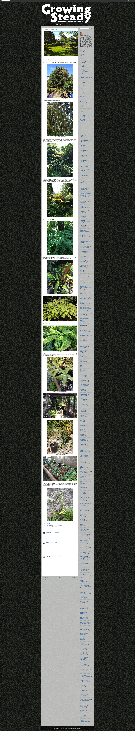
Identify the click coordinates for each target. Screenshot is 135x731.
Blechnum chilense (83, 267)
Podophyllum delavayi (83, 582)
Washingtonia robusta (83, 712)
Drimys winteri (82, 366)
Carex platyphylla (82, 299)
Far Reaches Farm (70, 484)
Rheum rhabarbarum (83, 617)
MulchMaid (83, 145)
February (83, 85)
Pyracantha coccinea (83, 597)
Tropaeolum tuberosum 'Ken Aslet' (85, 701)
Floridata (81, 95)
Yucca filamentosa (83, 722)
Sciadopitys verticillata (83, 657)
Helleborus (81, 434)
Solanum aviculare (83, 670)
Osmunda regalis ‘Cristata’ (84, 551)
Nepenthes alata (82, 526)
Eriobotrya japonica (83, 389)
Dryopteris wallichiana (83, 370)
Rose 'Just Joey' (82, 638)
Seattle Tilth (82, 107)
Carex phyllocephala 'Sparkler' (85, 298)
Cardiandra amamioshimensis (85, 294)
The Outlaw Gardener (84, 150)
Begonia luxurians (83, 257)
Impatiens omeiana (83, 461)
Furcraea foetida (82, 417)
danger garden (48, 532)
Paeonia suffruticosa (83, 559)
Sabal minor (82, 643)
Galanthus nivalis (82, 420)
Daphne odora (82, 351)
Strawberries (82, 685)
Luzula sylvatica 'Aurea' (83, 497)
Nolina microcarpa (83, 530)
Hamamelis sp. (82, 429)
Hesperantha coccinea (83, 445)
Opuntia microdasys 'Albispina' (85, 547)
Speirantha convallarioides (84, 681)
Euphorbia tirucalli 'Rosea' (84, 410)
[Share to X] (59, 525)
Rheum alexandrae (83, 614)
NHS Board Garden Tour (84, 529)
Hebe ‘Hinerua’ (82, 431)
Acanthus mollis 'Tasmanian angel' (85, 186)
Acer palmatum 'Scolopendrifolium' (85, 193)
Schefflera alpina (82, 647)
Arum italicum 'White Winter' (84, 236)
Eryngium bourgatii (83, 390)
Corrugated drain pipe (83, 330)
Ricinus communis (83, 635)
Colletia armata (82, 321)
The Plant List (82, 105)
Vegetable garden (83, 707)
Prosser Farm (83, 173)
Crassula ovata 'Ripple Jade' (84, 331)
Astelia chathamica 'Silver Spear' (85, 248)
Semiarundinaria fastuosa (84, 665)
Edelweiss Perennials (83, 114)
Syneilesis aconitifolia (83, 690)
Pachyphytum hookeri (83, 556)
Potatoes (81, 591)
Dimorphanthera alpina (83, 361)
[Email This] (57, 525)
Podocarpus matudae (83, 581)
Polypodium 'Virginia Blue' (84, 588)
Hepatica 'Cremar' (83, 443)
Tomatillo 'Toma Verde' (83, 694)
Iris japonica (82, 466)
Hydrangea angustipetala (84, 455)
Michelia (81, 515)
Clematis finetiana (83, 315)
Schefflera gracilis (83, 652)
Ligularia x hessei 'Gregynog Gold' (85, 481)
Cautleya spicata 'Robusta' (84, 303)
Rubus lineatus (82, 639)
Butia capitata (82, 282)
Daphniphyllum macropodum (84, 352)
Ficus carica (82, 412)
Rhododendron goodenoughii (84, 622)
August (83, 65)
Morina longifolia (82, 516)
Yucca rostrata (82, 724)
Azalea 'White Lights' (83, 252)
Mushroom (81, 521)
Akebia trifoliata (82, 226)
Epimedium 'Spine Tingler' (84, 385)
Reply (46, 539)
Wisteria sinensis (82, 715)
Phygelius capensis (83, 574)
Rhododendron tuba (83, 634)
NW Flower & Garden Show (84, 534)
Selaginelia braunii (83, 664)
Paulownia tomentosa (83, 563)
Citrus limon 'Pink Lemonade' (84, 314)
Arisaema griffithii (82, 232)
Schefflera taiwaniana (83, 654)
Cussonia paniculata (83, 336)
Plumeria (81, 580)
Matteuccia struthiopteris (84, 510)
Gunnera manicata (83, 425)
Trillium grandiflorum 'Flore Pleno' (85, 699)
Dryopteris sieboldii (83, 369)
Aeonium (81, 206)
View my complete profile (84, 47)
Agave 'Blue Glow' (83, 211)
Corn (80, 326)
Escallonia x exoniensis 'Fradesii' (85, 394)
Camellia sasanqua (83, 286)
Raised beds (82, 602)
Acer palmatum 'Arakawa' (84, 188)
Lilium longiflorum (82, 487)
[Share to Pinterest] (61, 525)
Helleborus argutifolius (83, 435)
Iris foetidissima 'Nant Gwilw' (84, 463)
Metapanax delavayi (83, 514)
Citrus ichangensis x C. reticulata (85, 313)
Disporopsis (82, 362)
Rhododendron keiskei (83, 624)
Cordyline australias (83, 325)
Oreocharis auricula (83, 548)
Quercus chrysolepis (73, 526)
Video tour (81, 711)
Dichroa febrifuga (82, 356)
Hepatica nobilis (82, 444)
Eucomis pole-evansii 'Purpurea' (85, 403)
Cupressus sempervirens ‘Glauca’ (85, 335)
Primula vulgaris (82, 592)
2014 (82, 57)
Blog (44, 24)
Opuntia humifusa (83, 546)
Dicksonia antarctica (83, 357)
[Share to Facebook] (60, 525)
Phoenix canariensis (83, 571)
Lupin (80, 496)
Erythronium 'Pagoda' (83, 391)
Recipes (81, 609)
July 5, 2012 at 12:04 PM (56, 556)
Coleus (81, 320)
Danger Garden (83, 135)
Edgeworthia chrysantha (84, 379)
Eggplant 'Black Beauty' (83, 380)
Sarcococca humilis (83, 645)
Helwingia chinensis (83, 441)
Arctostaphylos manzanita (84, 231)
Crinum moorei (82, 334)
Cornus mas (82, 329)
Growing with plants (84, 175)
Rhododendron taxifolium (84, 633)
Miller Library (82, 101)
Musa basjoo (82, 519)
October (83, 63)
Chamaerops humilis (83, 310)
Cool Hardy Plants (59, 24)
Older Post (74, 577)
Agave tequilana (82, 222)
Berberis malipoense (83, 261)
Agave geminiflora (83, 216)
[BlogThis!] (58, 525)
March (83, 84)
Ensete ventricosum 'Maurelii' (84, 384)
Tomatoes (81, 696)
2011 (82, 88)
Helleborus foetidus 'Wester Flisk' (85, 436)
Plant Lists (52, 24)
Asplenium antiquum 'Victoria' (84, 246)
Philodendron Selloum (83, 570)
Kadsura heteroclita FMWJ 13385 (85, 471)
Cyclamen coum (82, 339)
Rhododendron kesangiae (84, 628)
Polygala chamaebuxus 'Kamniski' (85, 586)
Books (48, 24)
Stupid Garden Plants (84, 155)
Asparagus (81, 242)
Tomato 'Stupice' (82, 695)
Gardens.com (82, 97)
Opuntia (81, 542)
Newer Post (45, 577)
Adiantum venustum (83, 205)
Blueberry (81, 270)
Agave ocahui (82, 217)
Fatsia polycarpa (82, 411)
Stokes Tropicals (82, 119)
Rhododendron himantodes (84, 623)
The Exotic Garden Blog (85, 172)
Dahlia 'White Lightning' (83, 346)
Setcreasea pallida (83, 668)
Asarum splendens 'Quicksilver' (85, 241)
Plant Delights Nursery (83, 116)
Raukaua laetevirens (83, 608)
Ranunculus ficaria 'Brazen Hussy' (85, 603)
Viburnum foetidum (83, 710)
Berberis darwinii (82, 260)
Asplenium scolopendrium (84, 247)
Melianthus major (82, 511)
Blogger (79, 728)
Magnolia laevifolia (83, 500)
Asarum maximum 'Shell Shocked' (85, 239)
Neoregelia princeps (83, 525)
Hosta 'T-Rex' (82, 452)
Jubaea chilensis (82, 468)
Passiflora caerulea (83, 562)
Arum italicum (82, 235)
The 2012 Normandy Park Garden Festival (85, 71)
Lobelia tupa (82, 492)
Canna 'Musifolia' (82, 289)
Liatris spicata (82, 480)
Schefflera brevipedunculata (84, 648)
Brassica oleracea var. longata (85, 276)
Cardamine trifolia (83, 293)
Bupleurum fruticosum (83, 281)
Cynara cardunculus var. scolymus (85, 341)
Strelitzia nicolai (82, 686)
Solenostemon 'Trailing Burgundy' (85, 676)
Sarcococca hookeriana (83, 644)
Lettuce (81, 477)
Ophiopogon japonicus (83, 535)
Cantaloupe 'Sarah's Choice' (84, 292)
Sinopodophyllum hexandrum (84, 669)
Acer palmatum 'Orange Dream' (85, 190)
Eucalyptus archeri (83, 395)
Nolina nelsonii (82, 531)
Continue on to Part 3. (46, 523)
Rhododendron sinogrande (84, 630)
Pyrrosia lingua (82, 598)
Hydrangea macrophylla (84, 456)
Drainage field (82, 365)
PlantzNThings (83, 163)
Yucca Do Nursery (83, 120)
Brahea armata (82, 272)
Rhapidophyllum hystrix (83, 612)
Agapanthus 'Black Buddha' (84, 207)
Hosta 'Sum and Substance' (84, 451)
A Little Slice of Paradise (85, 69)
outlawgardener (48, 556)
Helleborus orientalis (83, 440)
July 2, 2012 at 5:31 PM (55, 532)
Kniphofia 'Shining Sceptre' (84, 472)
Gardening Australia (83, 96)
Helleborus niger (82, 439)
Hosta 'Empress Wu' (83, 450)
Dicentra (81, 355)
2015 (82, 55)
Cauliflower (81, 302)
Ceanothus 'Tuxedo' (83, 304)
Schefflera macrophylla (83, 653)
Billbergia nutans (82, 266)
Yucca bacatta (82, 720)
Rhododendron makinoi (83, 629)
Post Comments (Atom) (51, 579)
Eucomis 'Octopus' (83, 399)
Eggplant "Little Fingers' (84, 381)
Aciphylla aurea (82, 202)
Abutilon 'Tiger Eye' (83, 181)
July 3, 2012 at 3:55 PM (53, 542)
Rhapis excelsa (82, 613)
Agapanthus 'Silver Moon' (84, 210)
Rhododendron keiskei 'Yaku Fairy (85, 626)
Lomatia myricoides (83, 493)
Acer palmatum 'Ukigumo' (84, 196)
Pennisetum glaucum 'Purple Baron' (86, 567)
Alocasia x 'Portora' (83, 227)
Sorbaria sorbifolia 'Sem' (84, 679)
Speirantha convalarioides (84, 680)
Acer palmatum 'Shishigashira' (85, 195)
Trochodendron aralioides (84, 700)
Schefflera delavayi (83, 649)
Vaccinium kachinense (83, 706)
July (82, 66)
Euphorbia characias (83, 405)
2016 (82, 54)
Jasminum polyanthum (83, 467)
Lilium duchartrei (82, 484)
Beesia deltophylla (83, 256)
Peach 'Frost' (82, 564)
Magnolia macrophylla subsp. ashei (85, 503)
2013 (82, 58)
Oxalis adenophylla (83, 552)
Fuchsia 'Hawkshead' (83, 416)
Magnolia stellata (82, 505)
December (83, 61)
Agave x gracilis (82, 225)
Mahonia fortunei (60, 526)
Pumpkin (81, 596)
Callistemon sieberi (83, 283)
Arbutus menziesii (83, 230)
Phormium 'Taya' (82, 573)
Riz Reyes (47, 542)
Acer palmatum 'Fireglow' (84, 189)
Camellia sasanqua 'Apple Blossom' (85, 287)
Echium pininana (82, 376)
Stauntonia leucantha (83, 684)
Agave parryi (82, 220)
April (82, 82)
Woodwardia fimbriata (83, 717)
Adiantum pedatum (49, 526)
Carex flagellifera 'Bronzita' (84, 297)
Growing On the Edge (83, 100)
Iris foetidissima (82, 462)
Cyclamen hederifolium (83, 340)
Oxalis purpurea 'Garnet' (84, 553)
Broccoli (81, 277)
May (82, 81)
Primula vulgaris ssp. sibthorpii (85, 593)
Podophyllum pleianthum (84, 585)
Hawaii (81, 430)
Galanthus (81, 419)
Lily (80, 488)
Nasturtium (81, 524)
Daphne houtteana (83, 350)
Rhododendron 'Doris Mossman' (85, 619)
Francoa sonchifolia (83, 414)
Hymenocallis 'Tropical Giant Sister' (85, 457)
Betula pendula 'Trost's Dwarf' (85, 265)
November (83, 62)
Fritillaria (81, 415)
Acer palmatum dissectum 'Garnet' (85, 199)
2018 (82, 51)
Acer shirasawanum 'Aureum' (84, 201)
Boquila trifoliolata (83, 271)
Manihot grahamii (82, 509)
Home (60, 577)
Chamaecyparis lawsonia (84, 307)
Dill (80, 360)
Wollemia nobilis (82, 716)
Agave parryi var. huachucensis (85, 221)
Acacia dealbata (82, 182)
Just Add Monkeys (84, 67)
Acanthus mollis (82, 183)
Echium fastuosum (83, 375)
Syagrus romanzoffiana (83, 689)
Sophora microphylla (83, 677)
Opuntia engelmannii (83, 543)
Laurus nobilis (82, 473)
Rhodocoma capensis (83, 618)
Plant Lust (81, 106)
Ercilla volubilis (54, 526)
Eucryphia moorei (82, 404)
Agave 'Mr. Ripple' (83, 215)
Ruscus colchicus (82, 640)
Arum (80, 234)
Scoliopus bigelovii (83, 660)
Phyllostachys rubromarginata (85, 575)
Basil (80, 255)
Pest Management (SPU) (84, 102)
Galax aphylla (82, 421)
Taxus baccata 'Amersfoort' (84, 691)
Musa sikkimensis (82, 520)
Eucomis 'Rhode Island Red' (84, 400)
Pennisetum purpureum (83, 569)
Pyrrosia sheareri (66, 526)
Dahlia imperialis (82, 347)
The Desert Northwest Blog (85, 140)
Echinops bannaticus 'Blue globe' (85, 374)
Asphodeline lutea (83, 243)
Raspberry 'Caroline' (83, 607)
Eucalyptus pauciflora (83, 398)
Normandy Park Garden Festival (85, 533)
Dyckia (81, 371)
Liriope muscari (82, 489)
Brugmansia (82, 278)
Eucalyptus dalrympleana (84, 396)
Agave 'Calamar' (82, 212)
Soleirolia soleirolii (83, 675)
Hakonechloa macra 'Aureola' (84, 426)
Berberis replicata (82, 262)
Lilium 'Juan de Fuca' (83, 483)
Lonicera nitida (82, 494)
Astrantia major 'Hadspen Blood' (85, 251)
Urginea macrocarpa (83, 705)
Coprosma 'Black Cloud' (84, 324)
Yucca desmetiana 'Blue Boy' (84, 721)
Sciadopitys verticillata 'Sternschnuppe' (83, 659)
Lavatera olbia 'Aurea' (83, 476)
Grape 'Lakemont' (83, 424)
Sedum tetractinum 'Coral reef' (85, 663)
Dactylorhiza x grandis (83, 345)
